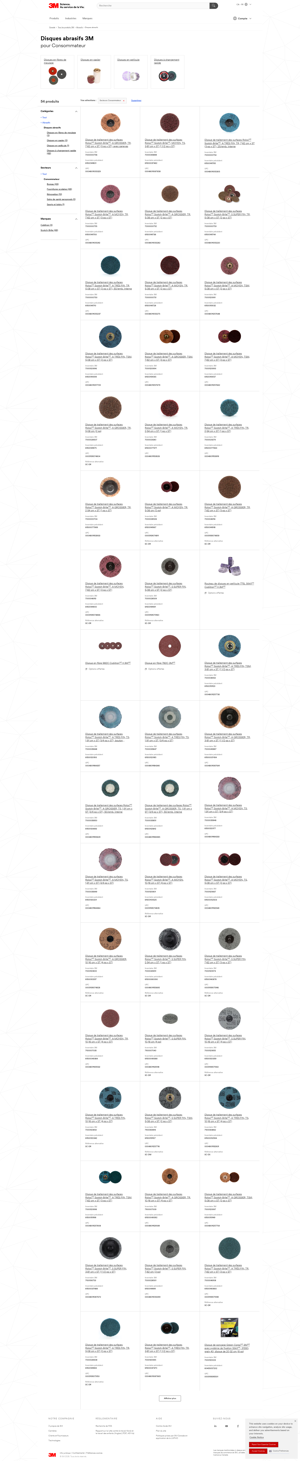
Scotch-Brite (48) (49, 230)
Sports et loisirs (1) (55, 204)
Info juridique (65, 1453)
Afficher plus (170, 1398)
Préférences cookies (94, 1453)
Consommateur (110, 101)
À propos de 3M (55, 1426)
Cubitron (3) (46, 225)
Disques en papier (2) (57, 140)
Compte (242, 18)
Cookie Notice (257, 1437)
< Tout (44, 118)
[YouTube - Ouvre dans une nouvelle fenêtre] (226, 1426)
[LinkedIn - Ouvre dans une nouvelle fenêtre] (215, 1426)
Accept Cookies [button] (258, 1451)
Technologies (54, 1441)
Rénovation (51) (54, 194)
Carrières (52, 1431)
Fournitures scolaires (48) (59, 189)
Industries (70, 18)
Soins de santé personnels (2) (61, 199)
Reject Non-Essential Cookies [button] (264, 1445)
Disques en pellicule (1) (58, 146)
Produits (54, 18)
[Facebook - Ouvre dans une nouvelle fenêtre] (238, 1426)
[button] (279, 1451)
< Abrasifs (45, 123)
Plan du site (161, 1431)
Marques (87, 18)
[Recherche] (214, 6)
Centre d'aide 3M (163, 1426)
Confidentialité (78, 1453)
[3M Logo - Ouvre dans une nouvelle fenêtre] (67, 5)
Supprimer (136, 100)
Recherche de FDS (104, 1426)
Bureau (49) (53, 184)
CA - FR (240, 5)
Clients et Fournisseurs (58, 1436)
